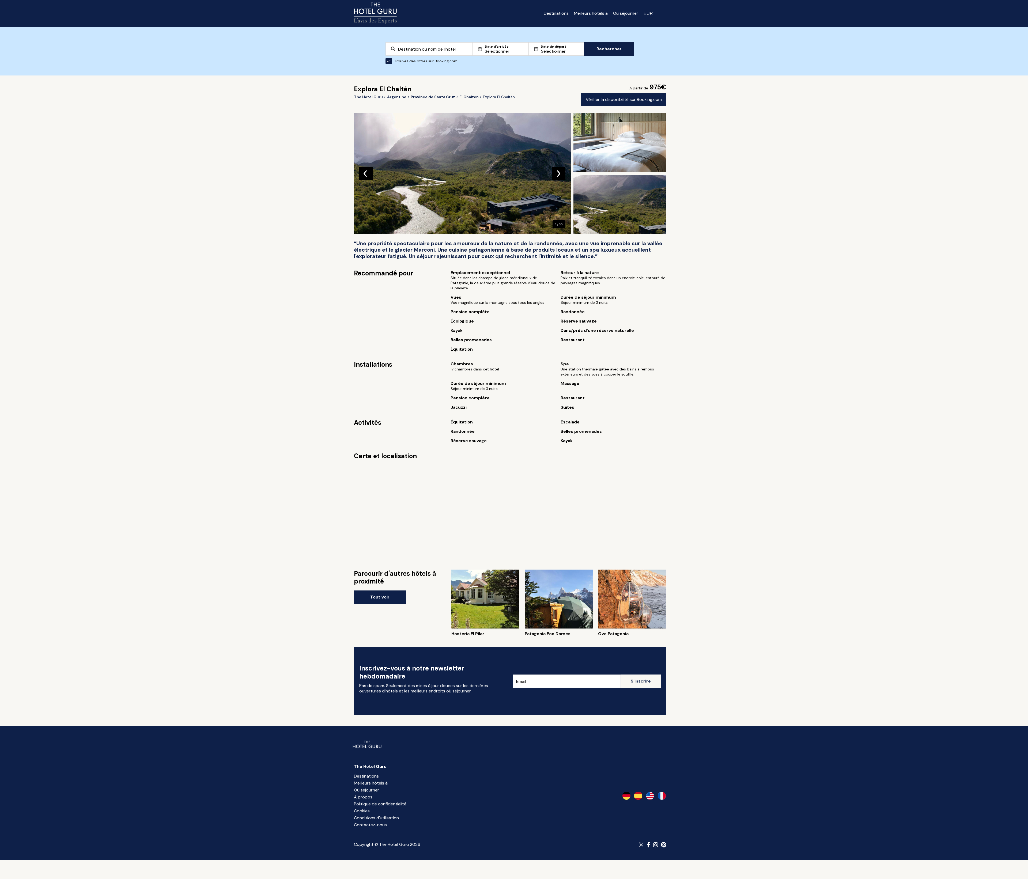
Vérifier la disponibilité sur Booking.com (624, 99)
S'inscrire (641, 681)
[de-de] (626, 795)
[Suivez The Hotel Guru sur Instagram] (655, 844)
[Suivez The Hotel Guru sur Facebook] (648, 844)
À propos (363, 797)
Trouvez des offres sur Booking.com (426, 61)
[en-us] (650, 795)
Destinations (556, 13)
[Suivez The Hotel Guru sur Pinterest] (663, 844)
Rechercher (609, 49)
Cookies (362, 811)
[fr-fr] (661, 795)
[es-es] (638, 795)
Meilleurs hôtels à (591, 13)
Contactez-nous (370, 825)
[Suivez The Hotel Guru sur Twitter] (641, 844)
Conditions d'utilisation (376, 818)
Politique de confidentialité (380, 804)
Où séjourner (625, 13)
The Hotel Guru (370, 766)
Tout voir (380, 597)
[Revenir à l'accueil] (375, 13)
